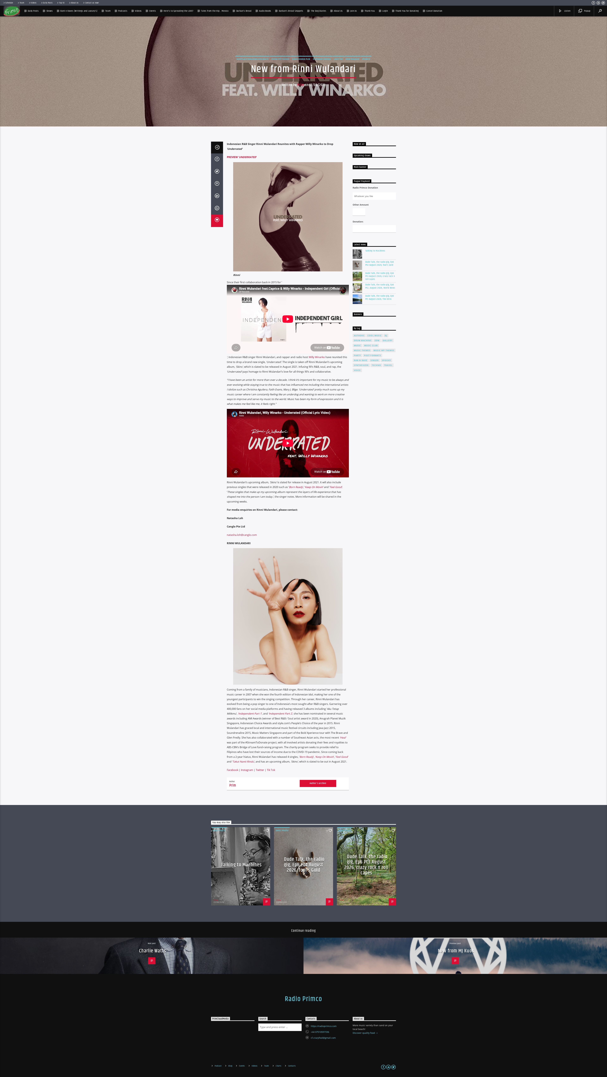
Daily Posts (47, 3)
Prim (300, 85)
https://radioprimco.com (324, 1026)
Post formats (372, 355)
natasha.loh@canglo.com (242, 535)
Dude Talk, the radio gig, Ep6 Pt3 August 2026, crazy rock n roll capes (380, 276)
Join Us (353, 11)
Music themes (362, 350)
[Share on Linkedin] (217, 196)
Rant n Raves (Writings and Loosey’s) (79, 11)
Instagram (247, 770)
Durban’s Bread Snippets (291, 11)
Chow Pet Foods (280, 59)
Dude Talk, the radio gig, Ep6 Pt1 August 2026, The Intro (379, 297)
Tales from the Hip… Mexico (215, 11)
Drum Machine (362, 340)
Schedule (9, 3)
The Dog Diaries (318, 11)
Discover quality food (364, 1032)
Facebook (232, 770)
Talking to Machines (375, 250)
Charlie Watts (152, 951)
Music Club (371, 345)
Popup (587, 11)
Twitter (260, 770)
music (357, 345)
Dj (386, 335)
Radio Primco (303, 999)
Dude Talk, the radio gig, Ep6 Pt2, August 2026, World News (380, 286)
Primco (366, 59)
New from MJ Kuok (456, 951)
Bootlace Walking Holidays (252, 59)
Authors (359, 335)
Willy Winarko (317, 357)
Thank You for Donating (407, 11)
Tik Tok (271, 770)
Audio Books (265, 11)
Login (385, 11)
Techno (376, 365)
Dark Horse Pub (301, 59)
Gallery (387, 340)
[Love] (217, 221)
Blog (230, 1066)
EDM (377, 340)
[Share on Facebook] (217, 159)
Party (357, 355)
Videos (33, 3)
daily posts (219, 830)
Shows (49, 11)
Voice (357, 370)
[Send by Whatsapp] (217, 209)
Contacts (292, 1066)
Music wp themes (384, 350)
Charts (278, 1066)
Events (242, 1066)
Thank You (370, 11)
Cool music (375, 335)
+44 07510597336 (320, 1031)
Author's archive (318, 783)
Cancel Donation (434, 11)
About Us (75, 3)
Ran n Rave (360, 360)
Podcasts (122, 11)
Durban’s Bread (243, 11)
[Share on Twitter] (217, 172)
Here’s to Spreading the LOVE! (178, 11)
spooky (386, 360)
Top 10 (61, 3)
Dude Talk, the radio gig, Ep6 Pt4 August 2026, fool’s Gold (379, 263)
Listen (567, 11)
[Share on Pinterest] (217, 184)
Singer (375, 360)
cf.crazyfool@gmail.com (323, 1037)
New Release (352, 59)
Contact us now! (92, 3)
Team (22, 3)
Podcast (218, 1066)
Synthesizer (361, 365)
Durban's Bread (322, 59)
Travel (388, 365)
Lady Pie (338, 59)
